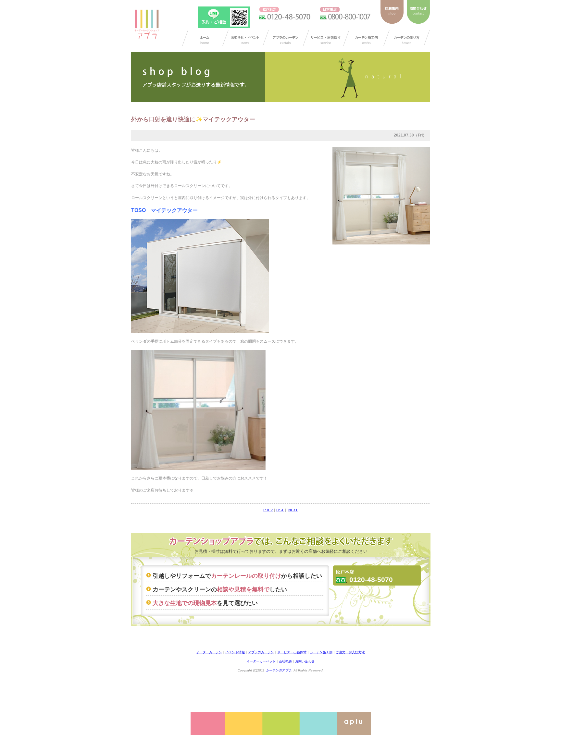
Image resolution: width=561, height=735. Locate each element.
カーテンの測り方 (407, 38)
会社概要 (285, 661)
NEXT (293, 510)
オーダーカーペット (261, 661)
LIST (280, 510)
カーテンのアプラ (279, 670)
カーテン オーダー (205, 38)
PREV (268, 510)
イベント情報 (235, 652)
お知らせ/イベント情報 (246, 38)
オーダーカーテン (209, 652)
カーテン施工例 (366, 38)
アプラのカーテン (286, 38)
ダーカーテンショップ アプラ (146, 24)
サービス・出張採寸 (326, 38)
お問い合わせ (305, 661)
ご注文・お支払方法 (350, 652)
